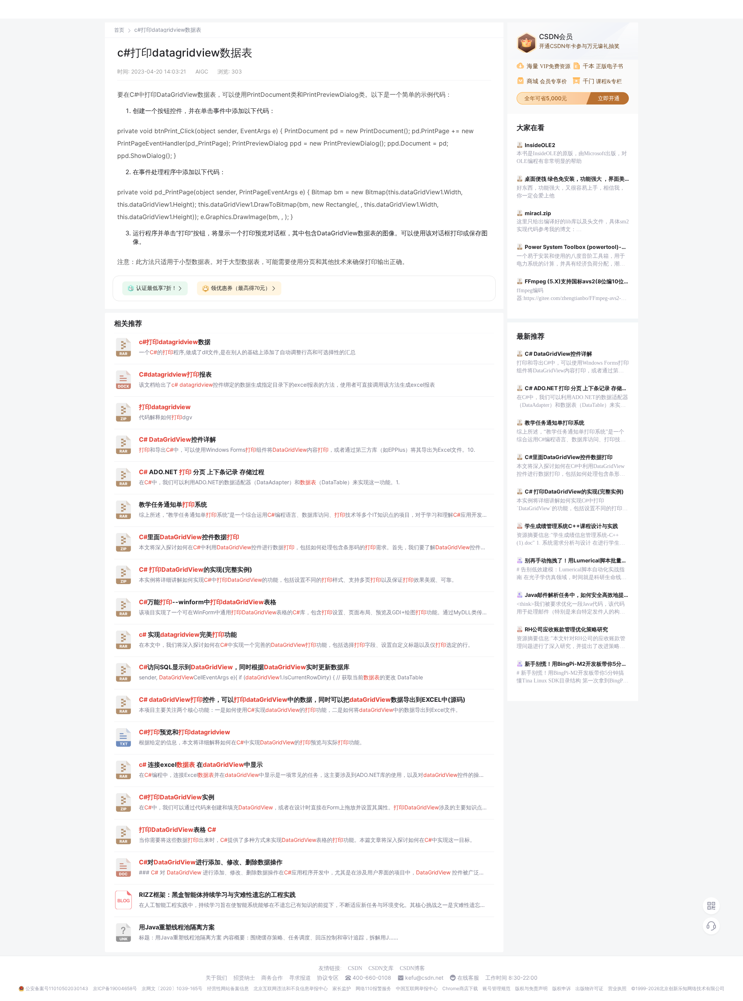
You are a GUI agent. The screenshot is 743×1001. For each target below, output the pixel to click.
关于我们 (216, 978)
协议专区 (328, 978)
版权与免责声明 (531, 988)
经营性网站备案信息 (228, 988)
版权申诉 (561, 988)
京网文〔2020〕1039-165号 (172, 988)
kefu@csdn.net (424, 978)
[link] (119, 30)
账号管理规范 (496, 988)
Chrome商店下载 (460, 988)
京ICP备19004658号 (115, 988)
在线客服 (468, 978)
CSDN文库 (381, 968)
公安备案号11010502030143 (57, 988)
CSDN (355, 968)
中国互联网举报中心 (417, 988)
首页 (119, 30)
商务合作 (272, 978)
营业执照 (617, 988)
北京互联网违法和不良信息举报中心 (290, 988)
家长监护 (341, 988)
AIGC (201, 71)
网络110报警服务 (373, 988)
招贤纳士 (244, 978)
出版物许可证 (589, 988)
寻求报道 (300, 978)
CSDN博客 (412, 968)
